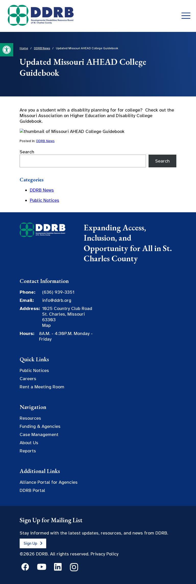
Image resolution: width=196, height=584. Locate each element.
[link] (6, 49)
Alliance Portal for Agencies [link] (49, 482)
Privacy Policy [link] (104, 554)
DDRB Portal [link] (32, 490)
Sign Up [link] (30, 543)
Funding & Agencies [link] (40, 426)
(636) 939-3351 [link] (58, 292)
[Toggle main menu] (185, 16)
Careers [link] (28, 378)
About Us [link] (29, 442)
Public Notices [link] (44, 200)
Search (27, 152)
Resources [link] (30, 418)
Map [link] (46, 325)
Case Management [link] (39, 434)
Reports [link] (28, 451)
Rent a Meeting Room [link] (42, 387)
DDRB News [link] (45, 141)
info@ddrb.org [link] (56, 300)
